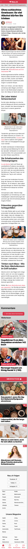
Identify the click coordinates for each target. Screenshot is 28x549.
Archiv (4, 508)
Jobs (3, 539)
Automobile (5, 529)
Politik (16, 491)
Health (4, 518)
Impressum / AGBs (19, 542)
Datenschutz (5, 542)
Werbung (4, 537)
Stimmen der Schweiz (19, 502)
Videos (4, 499)
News (3, 491)
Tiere (3, 526)
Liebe (3, 520)
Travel (15, 526)
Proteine (19, 137)
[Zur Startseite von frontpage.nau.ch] (13, 2)
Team (15, 537)
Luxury (16, 520)
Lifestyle (4, 505)
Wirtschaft (17, 497)
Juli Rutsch (9, 22)
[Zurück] (1, 2)
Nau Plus (16, 499)
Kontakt (16, 539)
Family (4, 523)
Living (15, 518)
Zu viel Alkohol (5, 164)
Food (6, 5)
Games (4, 502)
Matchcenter (17, 494)
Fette (2, 139)
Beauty (4, 531)
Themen (16, 505)
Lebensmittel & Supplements (17, 5)
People (4, 497)
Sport (3, 494)
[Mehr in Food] (13, 379)
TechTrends (17, 529)
